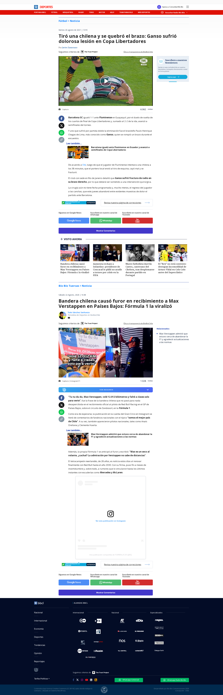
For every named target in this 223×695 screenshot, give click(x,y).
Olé (84, 164)
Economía (38, 628)
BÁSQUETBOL (68, 12)
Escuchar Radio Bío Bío (175, 12)
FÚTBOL (54, 12)
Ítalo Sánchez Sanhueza (79, 312)
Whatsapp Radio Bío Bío (176, 680)
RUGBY (81, 12)
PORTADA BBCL (40, 12)
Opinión (38, 653)
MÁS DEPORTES (144, 12)
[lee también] (78, 439)
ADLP (112, 12)
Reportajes (39, 661)
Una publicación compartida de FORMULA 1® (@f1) (110, 555)
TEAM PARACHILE (126, 12)
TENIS (91, 12)
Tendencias (39, 645)
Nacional (38, 612)
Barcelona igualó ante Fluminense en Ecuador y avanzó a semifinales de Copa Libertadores (120, 148)
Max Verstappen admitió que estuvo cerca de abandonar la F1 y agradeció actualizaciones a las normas (121, 435)
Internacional (40, 620)
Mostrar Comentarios (105, 231)
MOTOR (102, 12)
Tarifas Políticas (41, 678)
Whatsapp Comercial (130, 680)
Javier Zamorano (69, 47)
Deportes (38, 637)
